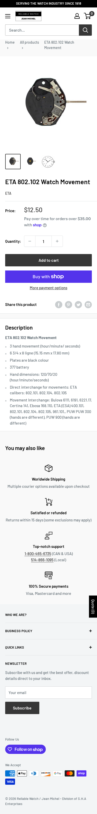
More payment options (48, 287)
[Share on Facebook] (58, 304)
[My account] (77, 16)
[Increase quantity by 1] (57, 241)
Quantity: (13, 241)
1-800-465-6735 (38, 553)
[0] (87, 16)
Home (10, 42)
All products (29, 42)
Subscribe (22, 707)
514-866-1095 (42, 559)
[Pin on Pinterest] (68, 304)
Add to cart (49, 260)
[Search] (85, 30)
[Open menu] (7, 16)
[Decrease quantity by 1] (29, 241)
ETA (8, 193)
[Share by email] (88, 304)
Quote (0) (93, 606)
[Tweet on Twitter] (78, 304)
